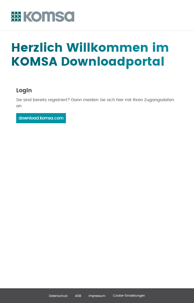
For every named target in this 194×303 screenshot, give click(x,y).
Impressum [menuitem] (97, 295)
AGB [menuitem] (78, 295)
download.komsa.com (41, 118)
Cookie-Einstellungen (129, 295)
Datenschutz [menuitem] (58, 295)
